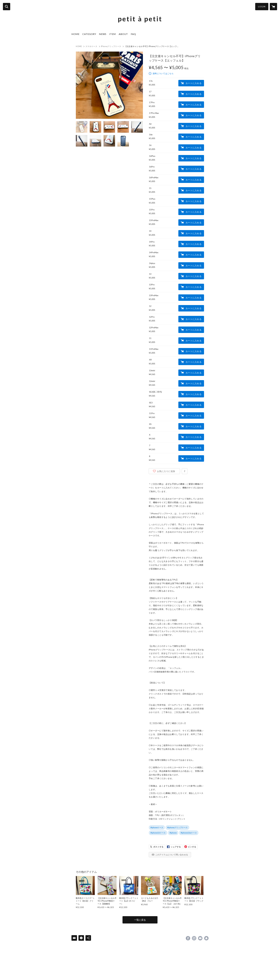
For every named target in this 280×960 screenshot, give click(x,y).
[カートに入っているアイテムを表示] (273, 6)
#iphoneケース (156, 827)
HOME (75, 34)
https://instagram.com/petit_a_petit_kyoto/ (194, 938)
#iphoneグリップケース (177, 827)
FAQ (133, 34)
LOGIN (261, 6)
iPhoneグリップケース (111, 46)
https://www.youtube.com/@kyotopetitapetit (200, 938)
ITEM (112, 34)
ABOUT (123, 34)
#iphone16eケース (189, 833)
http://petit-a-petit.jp (206, 938)
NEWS (102, 34)
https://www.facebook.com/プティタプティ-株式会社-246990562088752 (188, 938)
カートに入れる (194, 83)
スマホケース (91, 46)
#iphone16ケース (158, 833)
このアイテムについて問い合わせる (171, 854)
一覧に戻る (140, 919)
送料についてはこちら (163, 73)
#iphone (173, 833)
